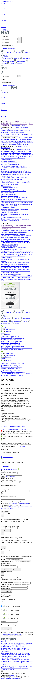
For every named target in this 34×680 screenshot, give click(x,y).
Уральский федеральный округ (10, 343)
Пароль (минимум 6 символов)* (11, 482)
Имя (2, 493)
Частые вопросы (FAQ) (17, 646)
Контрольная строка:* (7, 561)
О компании (7, 58)
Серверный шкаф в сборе (8, 194)
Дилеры (18, 52)
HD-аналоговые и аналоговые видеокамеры (16, 150)
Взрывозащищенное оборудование (12, 181)
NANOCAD (14, 650)
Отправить (7, 531)
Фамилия (3, 495)
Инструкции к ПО (7, 668)
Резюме (3, 333)
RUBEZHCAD (5, 650)
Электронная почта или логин (10, 471)
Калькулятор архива (16, 653)
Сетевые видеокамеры (8, 48)
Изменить (6, 570)
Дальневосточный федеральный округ (12, 346)
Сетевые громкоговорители (9, 136)
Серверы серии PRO (10, 206)
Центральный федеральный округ (11, 339)
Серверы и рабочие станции (19, 144)
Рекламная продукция (7, 669)
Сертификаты (24, 668)
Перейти (6, 466)
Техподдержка (26, 58)
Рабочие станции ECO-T (8, 276)
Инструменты (21, 61)
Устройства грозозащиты (16, 264)
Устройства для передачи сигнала (18, 266)
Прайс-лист (8, 52)
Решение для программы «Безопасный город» (15, 181)
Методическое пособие (19, 648)
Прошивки (16, 668)
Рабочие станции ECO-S (10, 202)
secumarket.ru (13, 675)
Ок (4, 548)
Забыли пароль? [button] (10, 476)
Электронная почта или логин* (10, 526)
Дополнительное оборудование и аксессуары (16, 157)
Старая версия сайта (7, 1)
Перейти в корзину (7, 457)
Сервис (12, 63)
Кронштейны (21, 191)
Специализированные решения (10, 134)
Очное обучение (12, 656)
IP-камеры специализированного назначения (14, 178)
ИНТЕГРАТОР (5, 148)
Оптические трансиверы (16, 172)
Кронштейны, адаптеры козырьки (11, 168)
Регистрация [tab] (13, 469)
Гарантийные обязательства (18, 661)
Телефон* (4, 489)
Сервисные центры (12, 659)
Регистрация (4, 511)
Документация (10, 666)
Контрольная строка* (7, 584)
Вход (2, 476)
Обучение (17, 324)
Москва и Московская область (10, 336)
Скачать (19, 63)
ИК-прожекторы (27, 134)
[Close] (2, 515)
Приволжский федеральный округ (11, 341)
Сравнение (27, 52)
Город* (3, 491)
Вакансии (8, 331)
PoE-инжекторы (14, 174)
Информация (14, 645)
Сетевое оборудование (17, 132)
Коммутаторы (19, 171)
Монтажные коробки (7, 192)
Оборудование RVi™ (12, 122)
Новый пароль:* (6, 563)
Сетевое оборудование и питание (11, 156)
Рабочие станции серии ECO (10, 277)
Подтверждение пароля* (8, 485)
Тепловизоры (25, 182)
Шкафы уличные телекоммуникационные (14, 197)
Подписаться (7, 629)
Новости (17, 58)
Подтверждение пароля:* (8, 565)
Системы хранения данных (13, 141)
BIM (23, 650)
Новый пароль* (5, 586)
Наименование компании (9, 497)
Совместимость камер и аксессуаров (19, 654)
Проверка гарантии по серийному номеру (17, 662)
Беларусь (4, 3)
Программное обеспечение (18, 124)
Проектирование (8, 61)
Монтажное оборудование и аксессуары (13, 166)
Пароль (3, 474)
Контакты (8, 334)
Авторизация (16, 570)
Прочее (31, 154)
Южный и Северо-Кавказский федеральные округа (16, 348)
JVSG (20, 650)
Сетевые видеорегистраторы (10, 129)
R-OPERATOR (22, 146)
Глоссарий (17, 658)
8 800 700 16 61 (5, 30)
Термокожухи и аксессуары (9, 184)
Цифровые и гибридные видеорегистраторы (15, 154)
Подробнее (21, 446)
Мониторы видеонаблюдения (10, 164)
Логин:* (3, 559)
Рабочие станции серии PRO (13, 204)
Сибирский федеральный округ (10, 344)
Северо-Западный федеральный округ (12, 338)
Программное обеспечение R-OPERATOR (14, 199)
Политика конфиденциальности (11, 678)
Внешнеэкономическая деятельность (12, 349)
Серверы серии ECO (14, 279)
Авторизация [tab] (5, 469)
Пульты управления (16, 262)
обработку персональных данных (18, 503)
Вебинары (10, 658)
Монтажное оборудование (9, 139)
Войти (6, 56)
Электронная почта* (7, 478)
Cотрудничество (10, 329)
